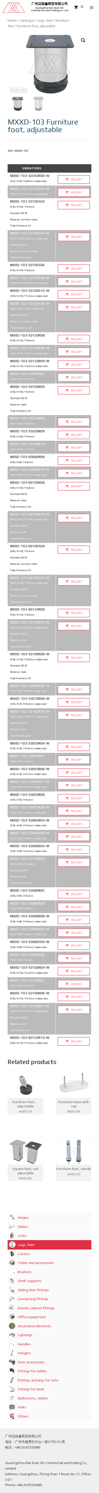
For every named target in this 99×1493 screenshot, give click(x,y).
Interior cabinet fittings (36, 1308)
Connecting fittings (33, 1299)
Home (12, 20)
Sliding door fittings (33, 1290)
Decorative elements (34, 1326)
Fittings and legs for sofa (38, 1380)
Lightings (25, 1335)
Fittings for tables (32, 1371)
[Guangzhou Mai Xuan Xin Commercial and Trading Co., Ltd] (14, 7)
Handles (24, 1344)
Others (23, 1416)
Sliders (23, 1227)
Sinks (22, 1407)
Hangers (24, 1353)
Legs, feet (45, 20)
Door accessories (31, 1362)
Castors (24, 1254)
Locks (22, 1235)
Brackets (25, 1272)
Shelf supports (29, 1281)
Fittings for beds (31, 1389)
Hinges (23, 1217)
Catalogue (27, 20)
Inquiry (76, 179)
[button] (83, 40)
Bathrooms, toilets (33, 1398)
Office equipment (32, 1317)
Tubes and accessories (36, 1263)
